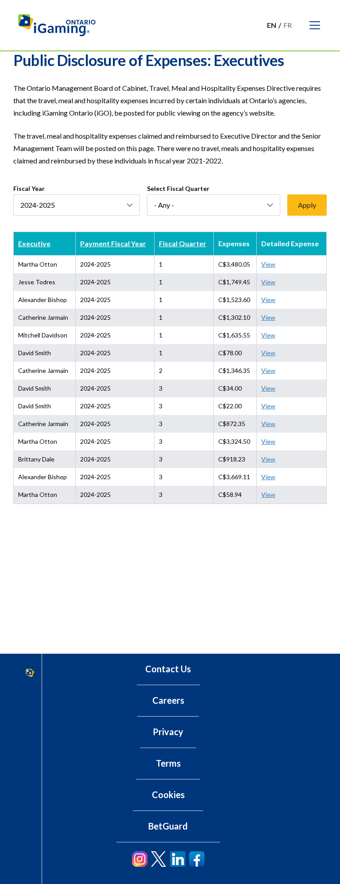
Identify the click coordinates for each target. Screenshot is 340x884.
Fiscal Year (29, 188)
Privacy (168, 731)
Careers (168, 700)
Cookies (168, 794)
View (268, 264)
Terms (168, 763)
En (271, 25)
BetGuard (168, 826)
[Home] (61, 25)
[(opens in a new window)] (139, 859)
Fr (287, 25)
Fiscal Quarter (182, 243)
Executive (34, 243)
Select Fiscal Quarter (178, 188)
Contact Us (168, 668)
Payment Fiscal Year (113, 243)
